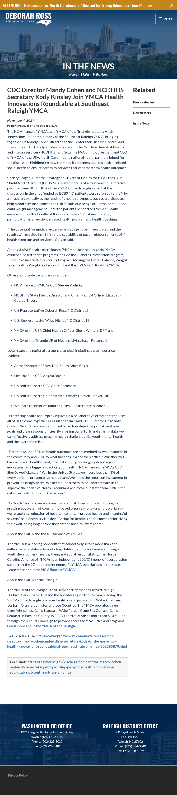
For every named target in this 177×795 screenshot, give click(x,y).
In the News (88, 66)
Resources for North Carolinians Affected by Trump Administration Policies (88, 5)
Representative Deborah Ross (28, 19)
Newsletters (142, 113)
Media (85, 74)
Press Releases (143, 102)
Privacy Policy (18, 775)
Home (73, 74)
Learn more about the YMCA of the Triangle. (42, 626)
